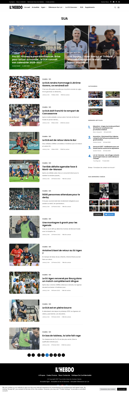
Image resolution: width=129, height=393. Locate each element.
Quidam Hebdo (16, 66)
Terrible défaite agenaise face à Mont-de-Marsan (59, 168)
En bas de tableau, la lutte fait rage (61, 335)
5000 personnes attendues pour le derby (61, 196)
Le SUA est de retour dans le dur (59, 140)
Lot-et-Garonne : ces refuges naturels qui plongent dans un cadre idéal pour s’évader (106, 157)
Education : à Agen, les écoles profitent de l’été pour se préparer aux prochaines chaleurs (106, 128)
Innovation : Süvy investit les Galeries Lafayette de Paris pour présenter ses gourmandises (106, 138)
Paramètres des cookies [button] (108, 389)
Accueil (27, 7)
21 (55, 355)
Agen (43, 7)
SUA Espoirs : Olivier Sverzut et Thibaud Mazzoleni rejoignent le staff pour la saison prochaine (89, 59)
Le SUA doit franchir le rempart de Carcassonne (60, 112)
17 (39, 355)
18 (43, 355)
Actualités (35, 7)
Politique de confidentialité (82, 375)
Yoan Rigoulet (96, 161)
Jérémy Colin (45, 95)
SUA (81, 7)
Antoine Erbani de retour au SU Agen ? (62, 252)
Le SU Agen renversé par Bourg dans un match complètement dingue (62, 280)
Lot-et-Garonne (71, 7)
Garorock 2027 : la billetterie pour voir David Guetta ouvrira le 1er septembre (106, 147)
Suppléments (90, 7)
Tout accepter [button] (122, 389)
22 (59, 355)
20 (51, 355)
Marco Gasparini (97, 132)
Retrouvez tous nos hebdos (36, 2)
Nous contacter (21, 2)
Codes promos (50, 2)
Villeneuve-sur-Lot (55, 7)
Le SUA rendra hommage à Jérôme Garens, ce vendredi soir (61, 84)
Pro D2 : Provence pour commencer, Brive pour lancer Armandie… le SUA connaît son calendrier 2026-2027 (36, 59)
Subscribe (110, 214)
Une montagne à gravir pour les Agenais (59, 224)
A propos (12, 2)
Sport (19, 52)
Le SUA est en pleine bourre (56, 307)
